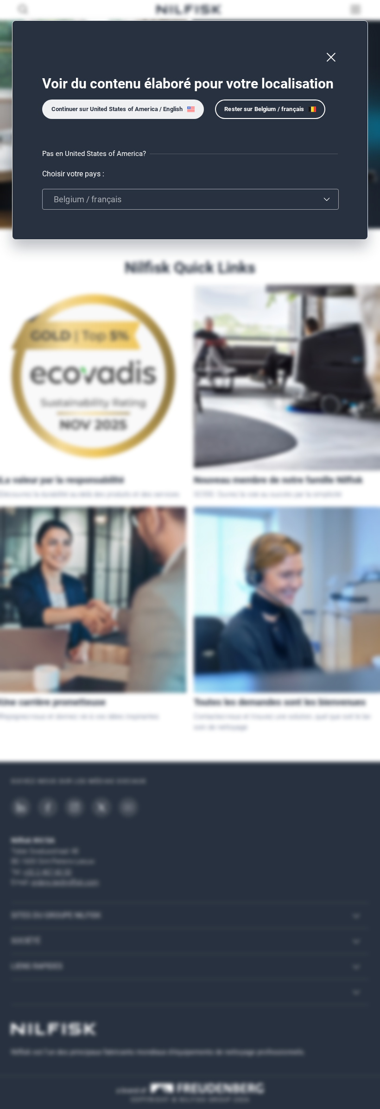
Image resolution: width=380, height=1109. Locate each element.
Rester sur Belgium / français (264, 109)
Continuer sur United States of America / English (117, 109)
